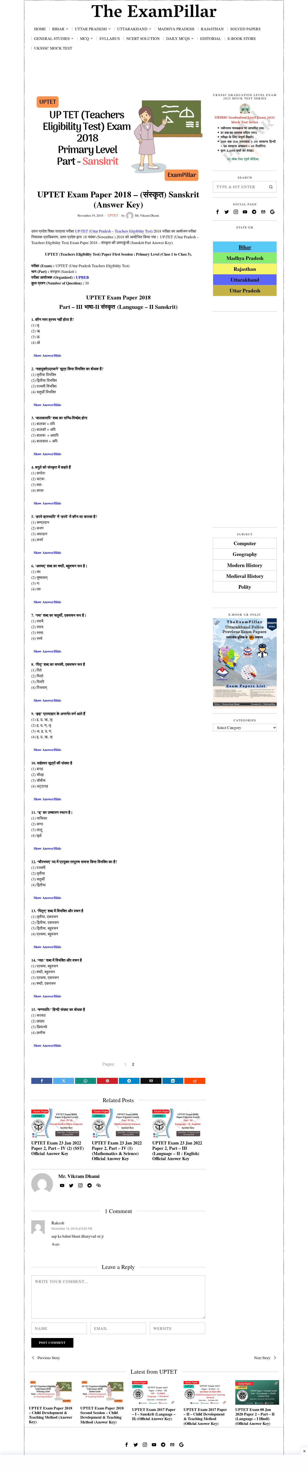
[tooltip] (41, 1081)
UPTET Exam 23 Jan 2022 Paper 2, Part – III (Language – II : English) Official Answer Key (177, 1150)
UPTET (113, 215)
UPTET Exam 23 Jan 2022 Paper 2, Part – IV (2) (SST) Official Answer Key (57, 1148)
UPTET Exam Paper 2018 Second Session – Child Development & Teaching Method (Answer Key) (102, 1415)
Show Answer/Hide (47, 355)
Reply (56, 1244)
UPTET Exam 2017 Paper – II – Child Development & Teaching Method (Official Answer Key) (205, 1416)
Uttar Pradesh (245, 290)
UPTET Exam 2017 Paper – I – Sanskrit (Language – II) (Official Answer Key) (153, 1414)
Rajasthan (245, 268)
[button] (271, 187)
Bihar (245, 247)
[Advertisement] (154, 77)
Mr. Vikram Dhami (147, 215)
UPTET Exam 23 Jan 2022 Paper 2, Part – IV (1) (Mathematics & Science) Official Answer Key (117, 1150)
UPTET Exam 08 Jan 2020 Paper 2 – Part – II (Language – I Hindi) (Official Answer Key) (255, 1416)
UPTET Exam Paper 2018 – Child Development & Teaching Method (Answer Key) (50, 1415)
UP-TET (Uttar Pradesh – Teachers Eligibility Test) (114, 230)
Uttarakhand (245, 279)
